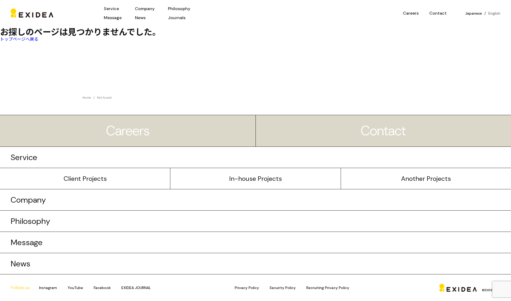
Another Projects (426, 178)
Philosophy (179, 8)
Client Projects (85, 178)
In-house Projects (255, 178)
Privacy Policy (247, 288)
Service (111, 8)
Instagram (48, 288)
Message (113, 17)
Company (145, 8)
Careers (128, 131)
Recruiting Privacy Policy (327, 288)
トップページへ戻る (19, 39)
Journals (177, 17)
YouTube (75, 288)
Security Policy (283, 288)
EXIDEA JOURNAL (136, 288)
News (140, 17)
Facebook (102, 288)
